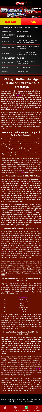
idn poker (20, 172)
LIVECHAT (37, 410)
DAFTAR (10, 22)
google (38, 369)
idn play (19, 95)
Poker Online (23, 297)
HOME (5, 410)
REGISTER (15, 410)
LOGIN (31, 22)
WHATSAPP (26, 410)
